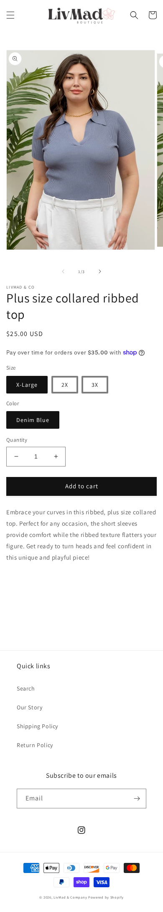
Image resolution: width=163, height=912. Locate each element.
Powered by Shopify (106, 897)
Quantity (16, 439)
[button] (10, 15)
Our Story (29, 707)
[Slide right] (100, 271)
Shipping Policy (37, 726)
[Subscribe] (136, 798)
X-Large (27, 384)
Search (26, 688)
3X (95, 384)
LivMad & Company (70, 897)
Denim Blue (32, 420)
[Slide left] (63, 271)
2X (64, 384)
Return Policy (35, 745)
